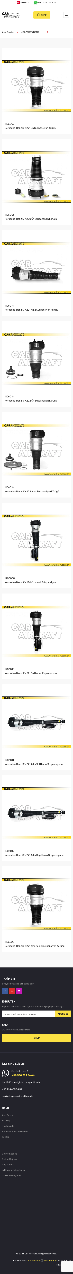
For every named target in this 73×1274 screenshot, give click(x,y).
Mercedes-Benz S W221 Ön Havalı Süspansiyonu (31, 673)
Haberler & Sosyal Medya (15, 1131)
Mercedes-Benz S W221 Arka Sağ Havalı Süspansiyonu (34, 855)
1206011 (9, 760)
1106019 (9, 487)
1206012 (9, 851)
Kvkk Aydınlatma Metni (13, 1170)
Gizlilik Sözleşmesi (11, 1175)
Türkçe (24, 2)
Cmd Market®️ (35, 1260)
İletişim (6, 1137)
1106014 (9, 305)
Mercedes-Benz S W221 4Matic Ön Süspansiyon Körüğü (35, 946)
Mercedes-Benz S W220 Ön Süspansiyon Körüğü (31, 219)
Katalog (6, 1120)
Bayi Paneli (8, 1164)
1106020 (9, 942)
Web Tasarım (50, 1260)
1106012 (9, 214)
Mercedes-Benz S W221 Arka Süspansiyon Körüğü (31, 309)
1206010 (9, 669)
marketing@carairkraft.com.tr (17, 1096)
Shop (36, 1038)
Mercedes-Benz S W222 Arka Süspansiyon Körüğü (32, 491)
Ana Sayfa (8, 32)
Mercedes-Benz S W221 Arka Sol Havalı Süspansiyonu (34, 764)
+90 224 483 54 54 (12, 1089)
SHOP (43, 15)
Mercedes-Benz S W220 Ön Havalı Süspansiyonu (31, 582)
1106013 (9, 124)
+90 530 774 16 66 (47, 2)
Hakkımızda (8, 1126)
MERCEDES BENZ (30, 32)
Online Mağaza (9, 1159)
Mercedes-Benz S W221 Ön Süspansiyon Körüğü (30, 128)
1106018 (9, 396)
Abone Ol (63, 1014)
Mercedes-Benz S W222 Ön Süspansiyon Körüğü (31, 400)
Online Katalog (9, 1153)
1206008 (10, 578)
